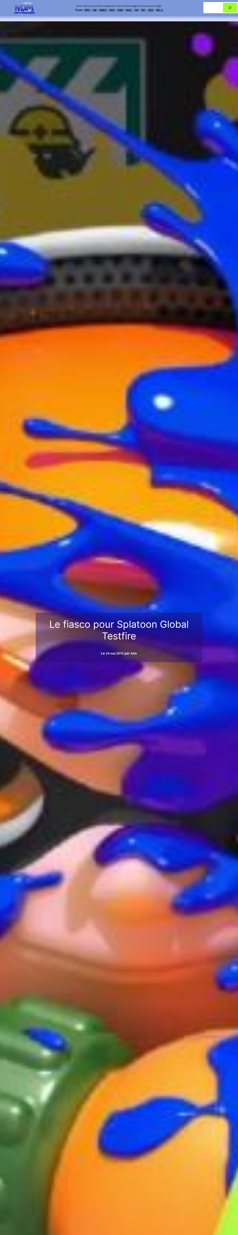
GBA (120, 10)
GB (95, 10)
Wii (143, 10)
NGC (129, 10)
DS (136, 10)
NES (87, 10)
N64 (112, 10)
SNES (102, 10)
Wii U (159, 10)
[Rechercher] (230, 7)
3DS (150, 10)
